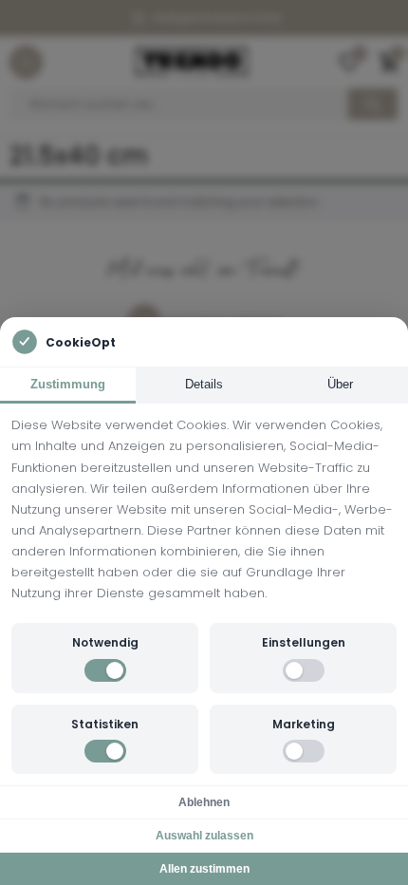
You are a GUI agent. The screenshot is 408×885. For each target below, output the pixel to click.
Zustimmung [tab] (67, 384)
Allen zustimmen (204, 869)
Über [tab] (340, 384)
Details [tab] (204, 384)
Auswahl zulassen (204, 835)
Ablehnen (204, 802)
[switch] (105, 670)
